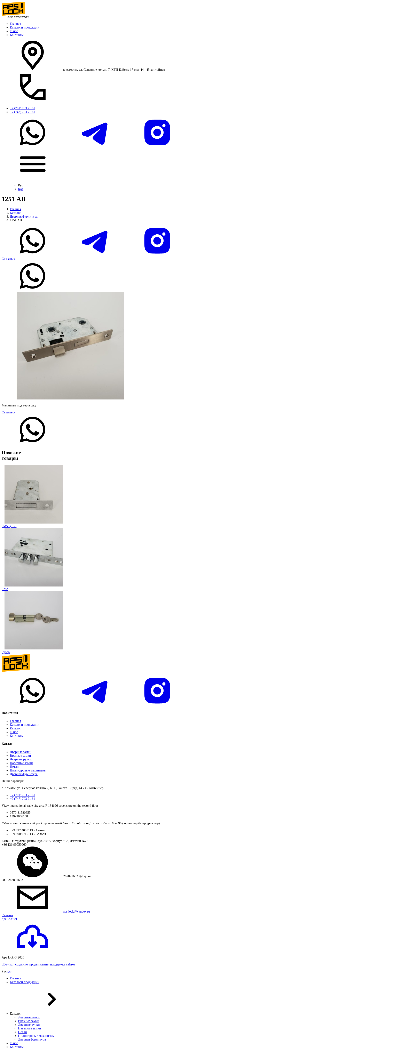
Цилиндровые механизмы (28, 770)
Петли (14, 766)
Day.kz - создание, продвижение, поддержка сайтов (39, 964)
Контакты (17, 35)
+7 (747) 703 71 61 (22, 112)
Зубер (6, 652)
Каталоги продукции (24, 27)
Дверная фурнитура (24, 216)
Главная (15, 23)
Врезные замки (20, 755)
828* (5, 589)
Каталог (15, 213)
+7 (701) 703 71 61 (22, 108)
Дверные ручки (21, 759)
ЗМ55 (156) (9, 526)
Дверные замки (20, 752)
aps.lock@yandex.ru (76, 911)
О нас (14, 31)
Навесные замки (21, 763)
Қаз (20, 189)
